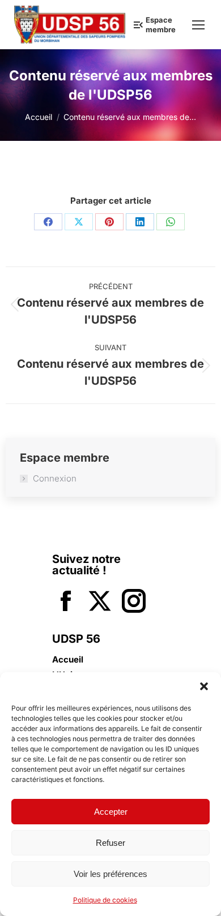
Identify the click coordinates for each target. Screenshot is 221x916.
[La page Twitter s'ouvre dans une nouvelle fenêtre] (99, 602)
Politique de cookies (105, 900)
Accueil (67, 660)
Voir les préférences (110, 874)
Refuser (110, 843)
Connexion (54, 479)
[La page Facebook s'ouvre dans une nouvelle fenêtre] (65, 602)
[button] (204, 686)
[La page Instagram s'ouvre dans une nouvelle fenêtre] (133, 602)
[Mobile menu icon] (198, 25)
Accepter (111, 811)
